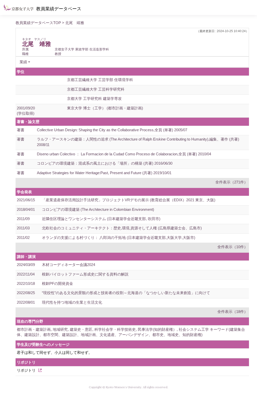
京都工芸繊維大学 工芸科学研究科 (95, 89)
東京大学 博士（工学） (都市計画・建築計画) (105, 108)
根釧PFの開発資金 (57, 283)
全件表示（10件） (232, 247)
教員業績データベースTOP (38, 23)
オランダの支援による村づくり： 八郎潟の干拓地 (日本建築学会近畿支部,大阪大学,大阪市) (118, 237)
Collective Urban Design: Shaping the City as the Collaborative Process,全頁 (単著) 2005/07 (112, 130)
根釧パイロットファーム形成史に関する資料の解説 (85, 274)
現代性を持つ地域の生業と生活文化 (72, 302)
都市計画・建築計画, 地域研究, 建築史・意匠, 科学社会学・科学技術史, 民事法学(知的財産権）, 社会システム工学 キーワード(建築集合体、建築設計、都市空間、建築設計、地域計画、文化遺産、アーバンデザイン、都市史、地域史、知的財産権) (131, 332)
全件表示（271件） (231, 182)
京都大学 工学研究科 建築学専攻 (94, 98)
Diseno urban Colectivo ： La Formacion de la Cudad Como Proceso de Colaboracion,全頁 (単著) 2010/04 (124, 154)
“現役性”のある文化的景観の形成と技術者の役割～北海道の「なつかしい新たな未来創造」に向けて (126, 293)
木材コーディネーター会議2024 (68, 264)
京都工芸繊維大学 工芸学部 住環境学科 (100, 80)
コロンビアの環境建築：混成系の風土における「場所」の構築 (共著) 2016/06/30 (104, 163)
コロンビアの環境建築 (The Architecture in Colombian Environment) (98, 209)
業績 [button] (23, 62)
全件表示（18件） (232, 311)
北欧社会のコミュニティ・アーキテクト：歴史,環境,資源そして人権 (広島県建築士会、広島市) (122, 228)
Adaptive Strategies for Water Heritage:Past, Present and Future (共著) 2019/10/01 (104, 173)
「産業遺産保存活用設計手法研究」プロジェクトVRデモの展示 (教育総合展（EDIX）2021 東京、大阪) (128, 200)
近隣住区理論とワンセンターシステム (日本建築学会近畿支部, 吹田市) (101, 219)
